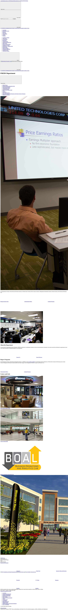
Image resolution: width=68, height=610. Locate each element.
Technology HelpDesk (6, 49)
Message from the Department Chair (9, 86)
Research (12, 0)
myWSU (23, 0)
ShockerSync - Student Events (8, 46)
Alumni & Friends (3, 591)
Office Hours (5, 43)
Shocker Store (5, 47)
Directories (15, 0)
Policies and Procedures (7, 44)
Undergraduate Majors (6, 88)
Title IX (4, 598)
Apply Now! (5, 38)
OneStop (26, 0)
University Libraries (6, 51)
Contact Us (4, 91)
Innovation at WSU (7, 0)
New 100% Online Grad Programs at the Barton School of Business (14, 93)
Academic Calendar (6, 37)
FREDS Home (5, 85)
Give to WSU (19, 0)
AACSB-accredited (31, 361)
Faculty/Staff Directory (6, 87)
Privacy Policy (5, 596)
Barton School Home (6, 92)
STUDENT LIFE (14, 28)
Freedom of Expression (6, 594)
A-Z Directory (5, 39)
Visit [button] (5, 562)
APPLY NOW (26, 28)
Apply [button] (7, 562)
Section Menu (3, 83)
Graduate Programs (6, 89)
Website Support (5, 602)
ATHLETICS (19, 28)
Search (1, 18)
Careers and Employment (7, 42)
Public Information (6, 601)
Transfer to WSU (5, 50)
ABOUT (22, 28)
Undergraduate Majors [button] (28, 301)
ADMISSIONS (8, 28)
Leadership (2, 0)
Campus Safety (5, 599)
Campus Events (5, 41)
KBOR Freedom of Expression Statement (10, 603)
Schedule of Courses (6, 45)
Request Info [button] (2, 562)
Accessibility (5, 600)
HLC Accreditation (6, 604)
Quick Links (3, 9)
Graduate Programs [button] (27, 371)
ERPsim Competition (6, 94)
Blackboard (4, 40)
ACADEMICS (3, 28)
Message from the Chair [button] (4, 301)
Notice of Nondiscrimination (7, 597)
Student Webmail (5, 48)
